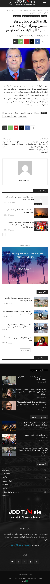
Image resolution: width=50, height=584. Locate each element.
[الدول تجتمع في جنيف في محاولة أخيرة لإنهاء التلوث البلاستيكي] (41, 302)
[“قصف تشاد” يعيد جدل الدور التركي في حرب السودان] (41, 213)
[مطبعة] (15, 41)
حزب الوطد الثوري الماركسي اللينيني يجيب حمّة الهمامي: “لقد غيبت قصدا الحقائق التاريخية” (21, 224)
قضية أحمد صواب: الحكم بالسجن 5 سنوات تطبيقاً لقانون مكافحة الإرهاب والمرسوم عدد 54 (31, 391)
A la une (38, 10)
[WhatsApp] (20, 41)
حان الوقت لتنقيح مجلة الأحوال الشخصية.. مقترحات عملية (13, 144)
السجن (23, 113)
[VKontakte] (12, 562)
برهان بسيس (22, 116)
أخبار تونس (30, 113)
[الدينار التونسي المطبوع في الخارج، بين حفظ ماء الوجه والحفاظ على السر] (9, 426)
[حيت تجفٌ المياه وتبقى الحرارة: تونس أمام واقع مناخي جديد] (41, 200)
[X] (31, 41)
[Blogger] (36, 562)
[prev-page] (7, 234)
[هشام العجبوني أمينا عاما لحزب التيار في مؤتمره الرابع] (9, 380)
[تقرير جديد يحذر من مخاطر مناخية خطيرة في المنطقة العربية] (41, 315)
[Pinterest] (26, 41)
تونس (14, 116)
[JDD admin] (19, 36)
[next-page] (3, 234)
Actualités (36, 16)
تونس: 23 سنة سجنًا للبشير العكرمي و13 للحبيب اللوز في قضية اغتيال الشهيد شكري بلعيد (31, 404)
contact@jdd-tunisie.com (21, 545)
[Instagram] (18, 562)
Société (30, 16)
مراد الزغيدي (7, 116)
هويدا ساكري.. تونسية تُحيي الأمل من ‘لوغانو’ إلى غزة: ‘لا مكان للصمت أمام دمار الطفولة (33, 450)
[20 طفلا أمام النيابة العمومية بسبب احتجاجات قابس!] (9, 439)
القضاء (16, 113)
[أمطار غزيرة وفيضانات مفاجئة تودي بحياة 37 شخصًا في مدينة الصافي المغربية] (41, 328)
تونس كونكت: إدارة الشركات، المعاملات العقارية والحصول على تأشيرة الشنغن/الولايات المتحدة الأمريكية (37, 147)
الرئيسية (45, 10)
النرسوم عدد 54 (7, 113)
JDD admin (24, 36)
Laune (24, 16)
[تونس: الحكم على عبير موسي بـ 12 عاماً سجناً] (41, 341)
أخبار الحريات (17, 16)
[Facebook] (37, 41)
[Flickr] (24, 562)
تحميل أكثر (26, 350)
